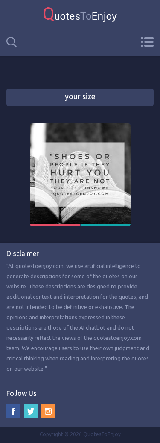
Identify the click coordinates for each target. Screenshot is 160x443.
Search (11, 42)
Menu (147, 42)
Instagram (48, 411)
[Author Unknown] (80, 127)
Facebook (13, 411)
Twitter (31, 411)
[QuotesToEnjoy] (80, 14)
